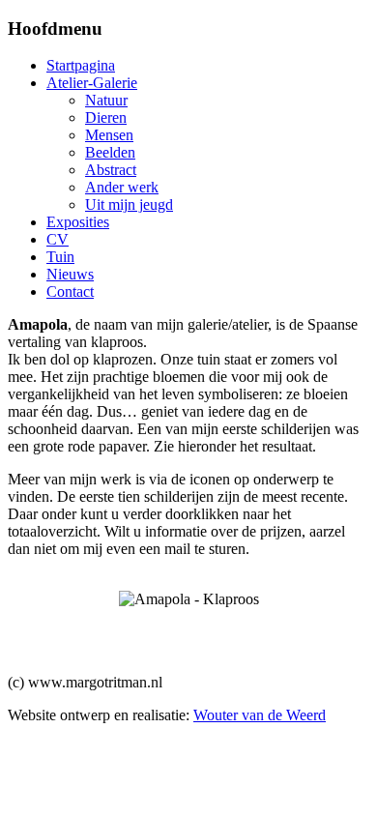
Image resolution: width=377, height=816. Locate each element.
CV (57, 239)
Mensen (109, 135)
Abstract (110, 169)
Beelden (110, 152)
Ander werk (122, 187)
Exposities (77, 222)
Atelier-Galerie (91, 82)
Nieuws (70, 274)
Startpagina (80, 65)
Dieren (106, 117)
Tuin (60, 256)
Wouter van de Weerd (259, 715)
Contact (70, 291)
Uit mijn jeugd (129, 204)
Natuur (106, 100)
